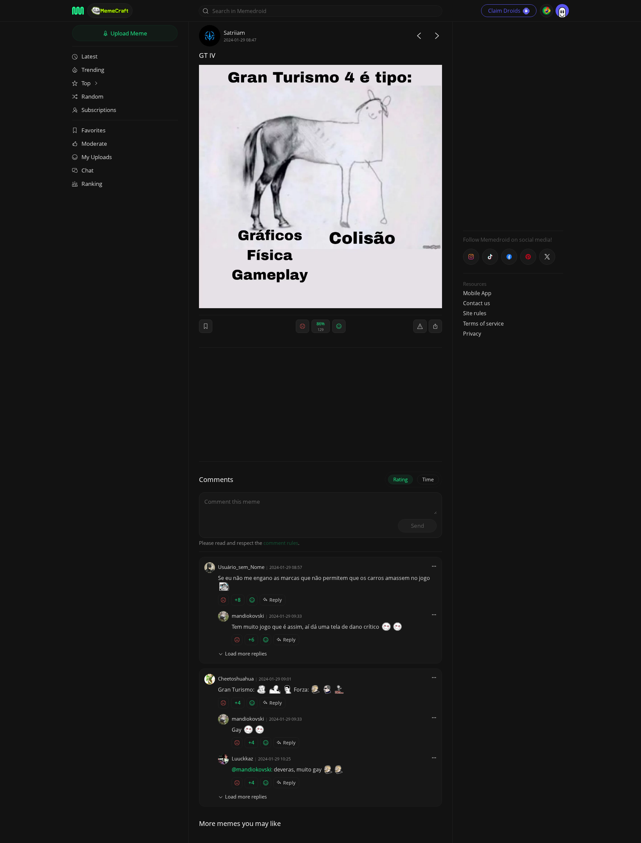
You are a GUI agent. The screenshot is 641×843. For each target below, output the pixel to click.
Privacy (472, 333)
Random (92, 96)
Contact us (476, 303)
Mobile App (477, 293)
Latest (89, 56)
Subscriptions (98, 110)
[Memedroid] (78, 11)
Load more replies (246, 653)
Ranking (91, 184)
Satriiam (234, 32)
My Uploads (96, 157)
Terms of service (483, 323)
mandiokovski (247, 615)
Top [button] (86, 83)
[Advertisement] (513, 125)
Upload (128, 33)
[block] (435, 326)
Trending (92, 70)
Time (428, 479)
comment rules (280, 542)
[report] (420, 326)
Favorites (93, 130)
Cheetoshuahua (236, 678)
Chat (87, 170)
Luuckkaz (242, 758)
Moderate (94, 143)
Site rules (474, 313)
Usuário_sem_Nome (241, 567)
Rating (400, 479)
